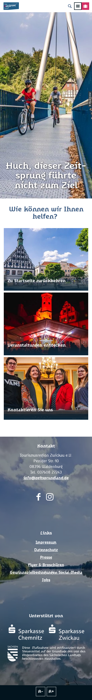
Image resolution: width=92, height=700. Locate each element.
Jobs (46, 580)
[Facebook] (38, 498)
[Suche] (70, 6)
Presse (46, 557)
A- (40, 691)
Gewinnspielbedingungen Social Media (46, 572)
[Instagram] (50, 498)
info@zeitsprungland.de (46, 478)
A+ (51, 691)
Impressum (46, 542)
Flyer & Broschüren (46, 565)
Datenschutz (46, 550)
